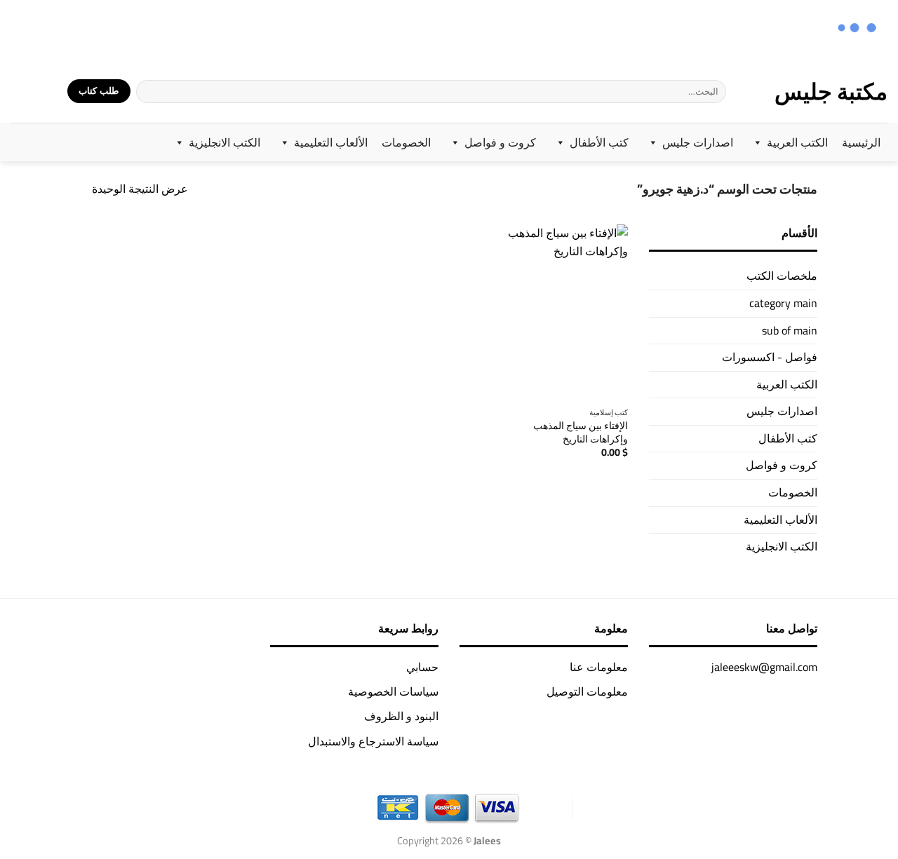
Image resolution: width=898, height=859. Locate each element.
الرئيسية (861, 142)
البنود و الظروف (401, 715)
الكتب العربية (797, 142)
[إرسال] (147, 91)
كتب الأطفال (599, 142)
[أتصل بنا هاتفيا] (20, 29)
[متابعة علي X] (56, 29)
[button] (48, 91)
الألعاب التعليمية (331, 142)
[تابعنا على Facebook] (93, 29)
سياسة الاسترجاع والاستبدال (373, 741)
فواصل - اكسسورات (769, 356)
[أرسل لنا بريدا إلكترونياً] (38, 29)
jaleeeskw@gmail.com (764, 666)
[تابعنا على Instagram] (74, 29)
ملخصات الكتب (781, 275)
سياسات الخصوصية (393, 691)
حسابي (422, 666)
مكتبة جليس (831, 91)
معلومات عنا (599, 666)
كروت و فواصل (500, 142)
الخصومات (406, 142)
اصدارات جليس (697, 142)
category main (783, 302)
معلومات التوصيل (587, 691)
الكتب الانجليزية (224, 142)
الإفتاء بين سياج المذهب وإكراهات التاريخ (580, 432)
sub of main (789, 330)
